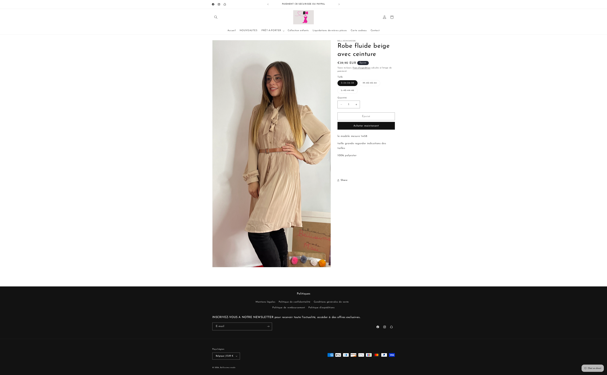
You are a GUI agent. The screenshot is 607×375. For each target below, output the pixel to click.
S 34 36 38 (349, 84)
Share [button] (344, 180)
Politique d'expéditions (321, 307)
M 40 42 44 (371, 84)
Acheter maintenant (366, 126)
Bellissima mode (227, 368)
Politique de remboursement (288, 307)
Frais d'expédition (361, 68)
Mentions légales (265, 302)
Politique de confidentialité (294, 302)
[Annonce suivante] (339, 4)
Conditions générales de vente (331, 302)
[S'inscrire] (268, 326)
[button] (216, 17)
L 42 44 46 (349, 91)
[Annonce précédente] (267, 4)
